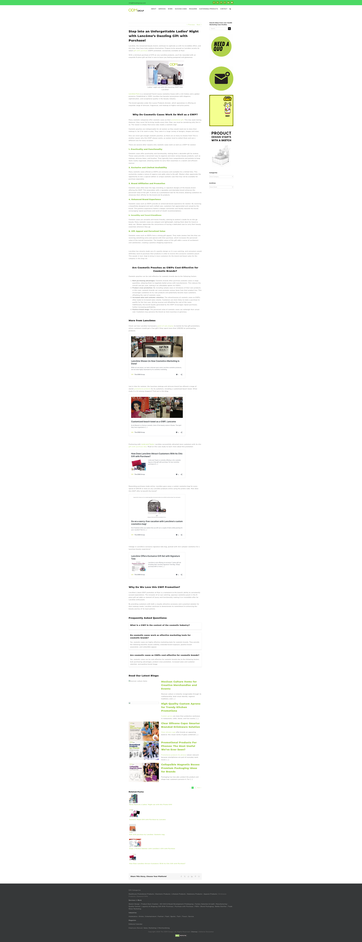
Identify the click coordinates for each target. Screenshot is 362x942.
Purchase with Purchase (184, 906)
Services (132, 900)
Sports (173, 916)
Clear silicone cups (168, 732)
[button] (230, 8)
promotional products (142, 389)
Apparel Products (210, 894)
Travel (184, 916)
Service (191, 916)
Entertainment (150, 916)
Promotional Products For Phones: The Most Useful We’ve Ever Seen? (179, 746)
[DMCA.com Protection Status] (181, 936)
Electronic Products (162, 894)
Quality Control (134, 906)
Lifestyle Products (179, 894)
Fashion (161, 916)
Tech (179, 916)
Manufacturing (221, 904)
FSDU (197, 906)
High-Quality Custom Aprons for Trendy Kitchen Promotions (180, 707)
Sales (146, 928)
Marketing (152, 928)
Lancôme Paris (134, 94)
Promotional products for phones (173, 755)
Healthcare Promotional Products (141, 894)
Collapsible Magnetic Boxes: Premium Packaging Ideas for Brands (180, 768)
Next (198, 25)
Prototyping (189, 904)
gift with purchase (141, 51)
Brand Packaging (207, 906)
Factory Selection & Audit (204, 904)
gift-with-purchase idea (138, 447)
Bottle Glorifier (221, 906)
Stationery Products (194, 894)
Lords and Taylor (147, 444)
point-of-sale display (166, 326)
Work (139, 900)
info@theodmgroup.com (137, 3)
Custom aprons (167, 716)
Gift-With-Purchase (165, 906)
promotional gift (177, 120)
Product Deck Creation (149, 904)
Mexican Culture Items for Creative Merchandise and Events (179, 685)
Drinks (141, 916)
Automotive (133, 916)
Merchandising (164, 928)
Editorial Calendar (135, 924)
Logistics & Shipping (149, 906)
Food (167, 916)
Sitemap (194, 932)
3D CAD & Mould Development (171, 904)
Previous (191, 25)
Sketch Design (134, 904)
